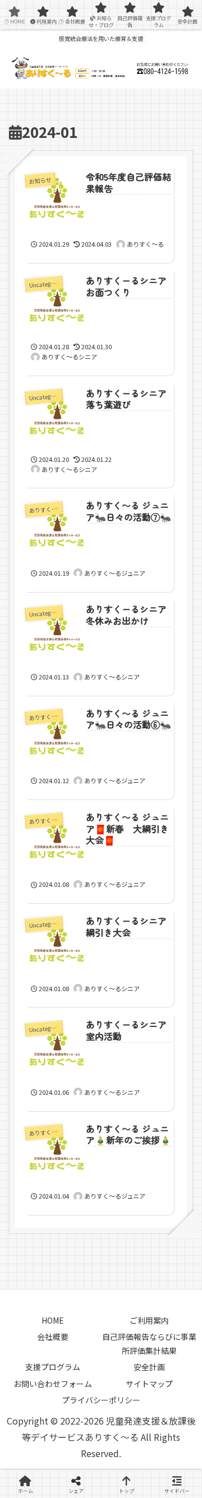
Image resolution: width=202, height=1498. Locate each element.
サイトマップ (149, 1383)
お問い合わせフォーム (52, 1383)
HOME (53, 1320)
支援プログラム (52, 1366)
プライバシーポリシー (101, 1399)
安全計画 (149, 1366)
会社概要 (52, 1336)
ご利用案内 (149, 1320)
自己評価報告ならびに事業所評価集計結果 (149, 1343)
